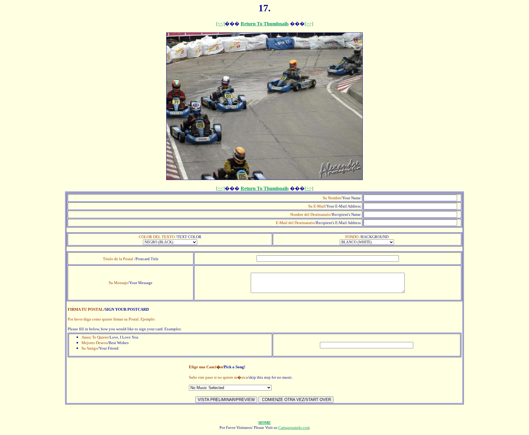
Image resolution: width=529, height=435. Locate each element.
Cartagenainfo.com (294, 427)
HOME (264, 422)
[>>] (309, 23)
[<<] (220, 23)
